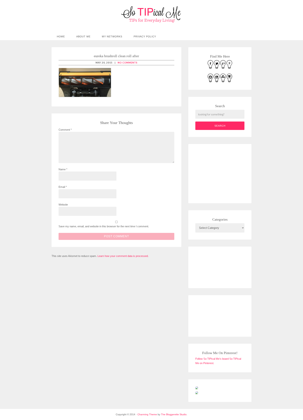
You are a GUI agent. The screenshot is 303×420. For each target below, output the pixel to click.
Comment (65, 129)
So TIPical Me (151, 14)
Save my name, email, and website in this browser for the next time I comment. (104, 226)
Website (63, 204)
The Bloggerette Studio (174, 414)
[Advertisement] (221, 173)
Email (63, 186)
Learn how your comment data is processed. (123, 255)
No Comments (127, 62)
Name (63, 169)
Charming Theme (147, 414)
